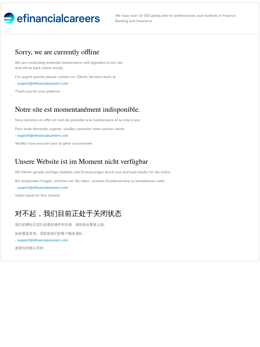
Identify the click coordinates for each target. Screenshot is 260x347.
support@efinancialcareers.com (42, 83)
